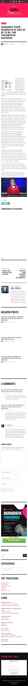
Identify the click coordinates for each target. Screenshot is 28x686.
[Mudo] (22, 195)
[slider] (13, 195)
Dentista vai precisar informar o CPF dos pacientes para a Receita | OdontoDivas (12, 390)
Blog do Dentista (5, 583)
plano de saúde (9, 260)
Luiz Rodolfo (8, 425)
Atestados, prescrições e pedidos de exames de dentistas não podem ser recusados (12, 318)
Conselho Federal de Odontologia (9, 604)
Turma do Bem (5, 618)
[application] (14, 187)
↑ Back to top (14, 683)
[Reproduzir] (3, 195)
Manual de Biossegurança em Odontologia (11, 636)
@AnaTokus (22, 300)
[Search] (3, 1)
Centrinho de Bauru (6, 630)
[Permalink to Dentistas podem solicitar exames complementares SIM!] (14, 351)
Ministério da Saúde (6, 611)
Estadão (5, 197)
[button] (14, 187)
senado (19, 260)
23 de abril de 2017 (12, 322)
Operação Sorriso (5, 619)
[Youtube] (22, 1)
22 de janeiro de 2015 (12, 361)
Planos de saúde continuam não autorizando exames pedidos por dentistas (11, 358)
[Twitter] (19, 1)
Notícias (3, 23)
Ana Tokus (5, 322)
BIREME (3, 624)
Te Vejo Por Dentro (6, 590)
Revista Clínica (4, 641)
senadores (24, 260)
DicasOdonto (4, 584)
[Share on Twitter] (23, 44)
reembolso (15, 260)
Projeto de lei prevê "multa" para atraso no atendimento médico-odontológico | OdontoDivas (13, 406)
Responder (20, 393)
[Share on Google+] (26, 44)
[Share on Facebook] (21, 44)
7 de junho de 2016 (12, 341)
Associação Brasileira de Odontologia (10, 605)
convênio (3, 260)
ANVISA (3, 610)
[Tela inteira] (25, 195)
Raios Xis (13, 300)
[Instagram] (13, 1)
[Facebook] (10, 1)
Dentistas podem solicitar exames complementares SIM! (11, 338)
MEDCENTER (4, 625)
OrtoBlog (3, 587)
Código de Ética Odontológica (8, 635)
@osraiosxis (24, 302)
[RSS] (16, 1)
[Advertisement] (14, 63)
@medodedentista (15, 302)
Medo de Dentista (15, 299)
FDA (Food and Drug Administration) (10, 613)
